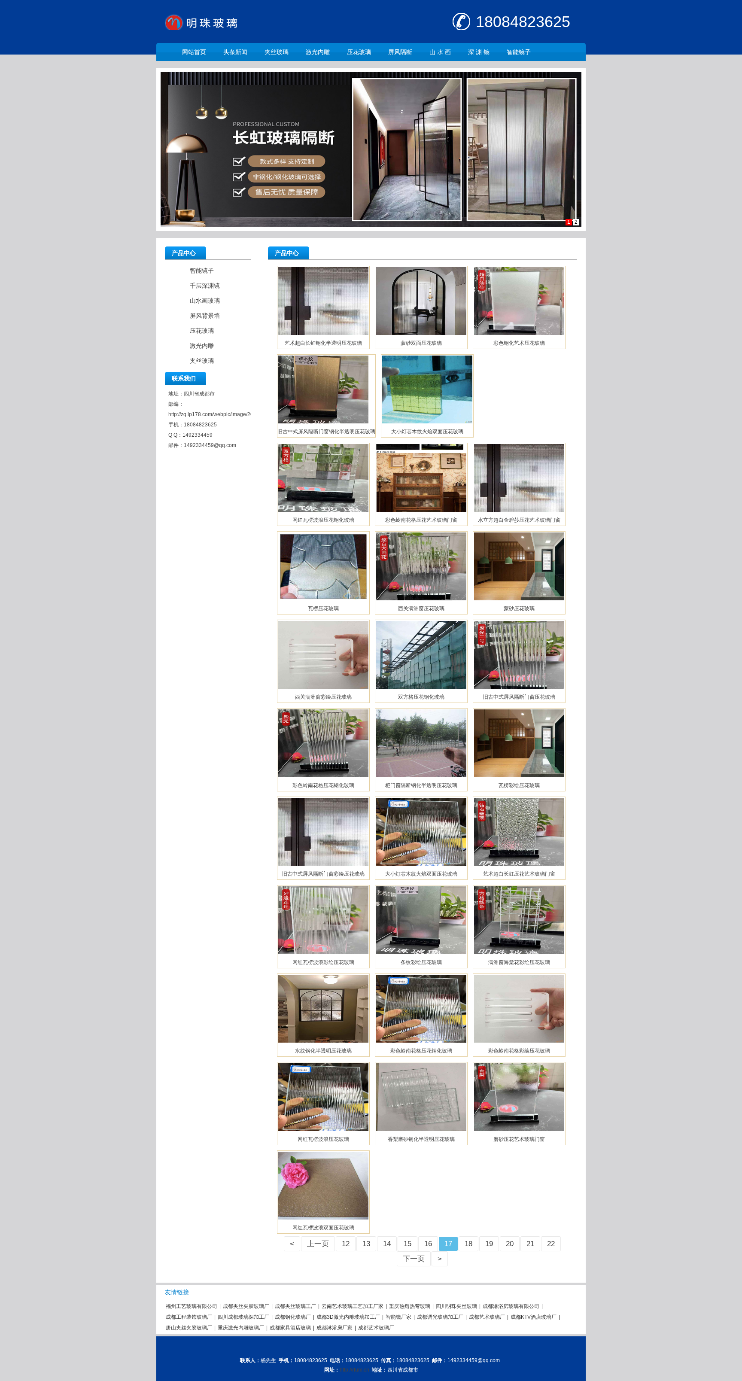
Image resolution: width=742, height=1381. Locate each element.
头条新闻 (235, 52)
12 (346, 1244)
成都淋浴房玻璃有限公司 (511, 1306)
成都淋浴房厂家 (334, 1328)
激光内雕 (318, 52)
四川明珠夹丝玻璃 (456, 1306)
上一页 (318, 1244)
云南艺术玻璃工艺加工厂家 (352, 1306)
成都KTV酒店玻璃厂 (533, 1317)
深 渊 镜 (479, 52)
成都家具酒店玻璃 (290, 1328)
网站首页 (194, 52)
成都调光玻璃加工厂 (440, 1317)
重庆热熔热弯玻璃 (409, 1306)
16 (428, 1244)
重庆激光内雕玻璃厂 (241, 1328)
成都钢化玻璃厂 (293, 1317)
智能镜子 (519, 52)
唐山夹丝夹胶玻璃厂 (189, 1328)
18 (468, 1244)
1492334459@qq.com (210, 445)
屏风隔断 (400, 52)
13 (366, 1244)
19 (489, 1244)
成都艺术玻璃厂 (487, 1317)
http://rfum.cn (354, 1370)
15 (407, 1244)
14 (387, 1244)
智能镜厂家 (398, 1317)
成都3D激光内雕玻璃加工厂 (348, 1317)
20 (510, 1244)
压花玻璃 (359, 52)
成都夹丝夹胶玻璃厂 (246, 1306)
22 (551, 1244)
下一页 (414, 1259)
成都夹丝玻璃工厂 (295, 1306)
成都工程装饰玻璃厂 (189, 1317)
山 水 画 (440, 52)
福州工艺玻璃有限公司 (191, 1306)
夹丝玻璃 (277, 52)
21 (530, 1244)
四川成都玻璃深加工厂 (243, 1317)
